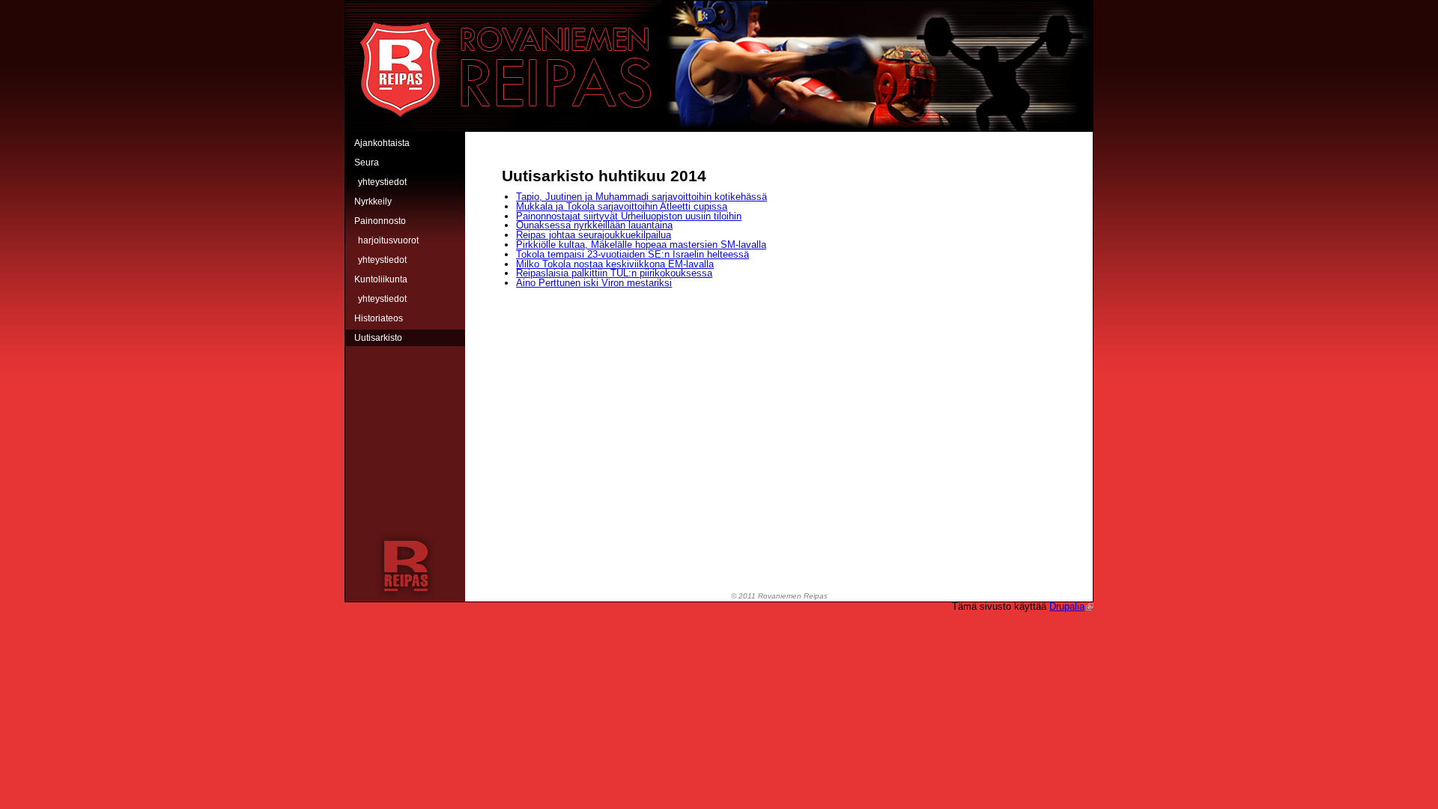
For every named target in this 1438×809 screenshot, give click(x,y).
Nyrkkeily (373, 201)
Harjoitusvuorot (388, 240)
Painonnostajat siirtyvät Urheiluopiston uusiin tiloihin (628, 216)
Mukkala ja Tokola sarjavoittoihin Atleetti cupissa (621, 206)
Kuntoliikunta (380, 279)
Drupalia (1066, 606)
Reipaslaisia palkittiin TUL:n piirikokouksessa (614, 273)
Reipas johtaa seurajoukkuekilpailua (593, 234)
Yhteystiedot (382, 182)
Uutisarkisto (378, 337)
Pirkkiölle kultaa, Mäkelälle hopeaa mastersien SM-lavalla (641, 244)
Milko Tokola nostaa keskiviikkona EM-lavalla (615, 264)
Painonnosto (380, 220)
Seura (366, 162)
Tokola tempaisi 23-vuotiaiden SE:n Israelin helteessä (632, 254)
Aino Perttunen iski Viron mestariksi (594, 282)
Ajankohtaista (382, 143)
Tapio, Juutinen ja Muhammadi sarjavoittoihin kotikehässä (641, 196)
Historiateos (378, 318)
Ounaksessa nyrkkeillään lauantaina (594, 225)
